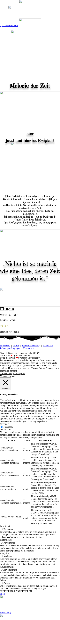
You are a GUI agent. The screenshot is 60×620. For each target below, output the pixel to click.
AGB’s (16, 345)
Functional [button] (5, 526)
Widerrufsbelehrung (31, 345)
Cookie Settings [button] (7, 373)
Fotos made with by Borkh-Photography (20, 358)
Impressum (5, 345)
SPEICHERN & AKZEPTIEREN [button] (16, 591)
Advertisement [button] (6, 567)
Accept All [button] (20, 373)
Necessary (8, 427)
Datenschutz (29, 348)
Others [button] (3, 580)
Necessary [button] (4, 424)
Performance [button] (6, 540)
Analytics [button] (4, 553)
